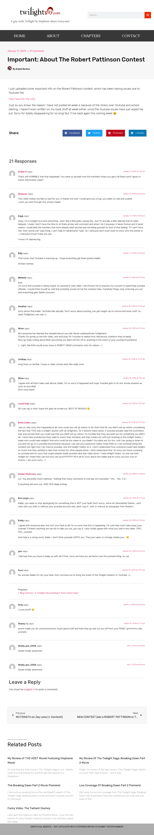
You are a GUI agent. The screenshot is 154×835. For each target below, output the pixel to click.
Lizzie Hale (23, 403)
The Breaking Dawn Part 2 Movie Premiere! (34, 785)
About (53, 36)
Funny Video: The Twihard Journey (29, 808)
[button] (72, 133)
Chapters (90, 36)
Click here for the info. (22, 99)
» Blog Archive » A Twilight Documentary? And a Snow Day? (48, 593)
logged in (29, 689)
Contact (131, 36)
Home (19, 36)
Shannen (22, 194)
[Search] (148, 15)
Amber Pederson (27, 474)
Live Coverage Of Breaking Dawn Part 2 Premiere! (110, 785)
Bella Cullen (24, 422)
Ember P (22, 171)
